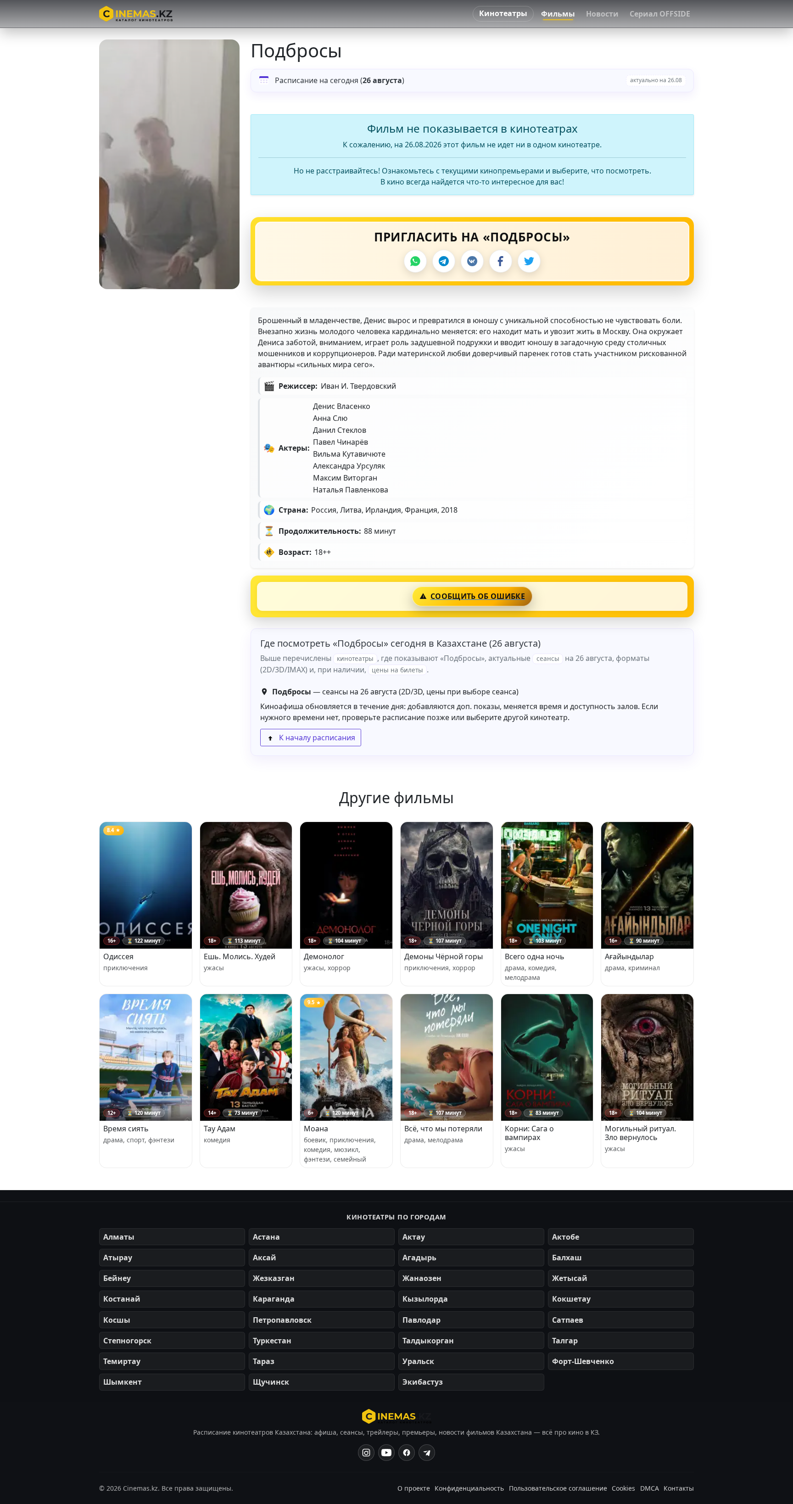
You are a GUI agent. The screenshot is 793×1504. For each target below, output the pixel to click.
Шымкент (122, 1382)
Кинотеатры (503, 13)
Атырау (117, 1257)
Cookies (623, 1488)
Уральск (418, 1361)
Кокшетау (571, 1299)
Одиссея (118, 956)
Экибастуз (422, 1382)
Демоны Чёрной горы (443, 956)
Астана (266, 1237)
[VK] (472, 261)
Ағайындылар (629, 956)
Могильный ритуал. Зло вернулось (640, 1133)
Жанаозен (421, 1278)
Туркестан (272, 1341)
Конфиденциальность (469, 1488)
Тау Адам (219, 1129)
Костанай (121, 1299)
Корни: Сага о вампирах (529, 1133)
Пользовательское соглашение (558, 1488)
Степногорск (127, 1341)
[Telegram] (443, 261)
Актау (413, 1237)
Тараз (263, 1361)
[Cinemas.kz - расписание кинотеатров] (136, 14)
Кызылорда (425, 1299)
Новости (602, 14)
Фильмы (558, 14)
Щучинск (271, 1382)
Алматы (118, 1237)
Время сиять (126, 1129)
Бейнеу (117, 1278)
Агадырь (419, 1257)
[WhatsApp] (415, 261)
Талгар (565, 1341)
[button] (169, 164)
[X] (529, 261)
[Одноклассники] (427, 1452)
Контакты (679, 1488)
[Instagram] (366, 1452)
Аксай (264, 1257)
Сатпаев (567, 1320)
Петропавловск (282, 1320)
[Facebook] (500, 261)
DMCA (649, 1488)
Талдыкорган (428, 1341)
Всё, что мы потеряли (443, 1129)
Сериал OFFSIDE (660, 14)
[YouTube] (386, 1452)
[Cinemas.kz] (396, 1416)
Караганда (274, 1299)
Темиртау (121, 1361)
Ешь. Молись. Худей (239, 956)
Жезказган (274, 1278)
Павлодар (421, 1320)
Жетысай (569, 1278)
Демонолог (324, 956)
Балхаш (567, 1257)
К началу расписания (316, 737)
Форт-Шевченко (583, 1361)
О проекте (413, 1488)
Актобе (565, 1237)
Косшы (116, 1320)
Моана (316, 1129)
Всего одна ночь (534, 956)
